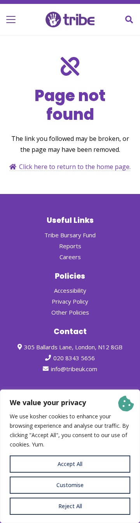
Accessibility (70, 290)
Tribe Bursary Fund (70, 235)
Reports (70, 246)
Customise (70, 485)
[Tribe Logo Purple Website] (70, 19)
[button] (11, 19)
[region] (70, 456)
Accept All (70, 464)
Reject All (70, 506)
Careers (70, 257)
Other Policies (70, 312)
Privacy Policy (70, 301)
